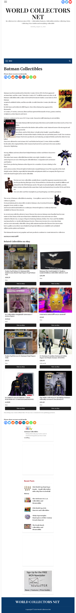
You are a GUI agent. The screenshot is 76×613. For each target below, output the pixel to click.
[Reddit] (13, 77)
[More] (34, 77)
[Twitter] (66, 2)
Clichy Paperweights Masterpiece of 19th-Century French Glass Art (42, 518)
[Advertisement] (38, 44)
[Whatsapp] (31, 77)
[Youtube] (70, 2)
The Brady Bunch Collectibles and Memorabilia (38, 527)
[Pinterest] (20, 77)
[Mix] (27, 77)
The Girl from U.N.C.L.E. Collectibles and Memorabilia (40, 501)
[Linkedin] (16, 77)
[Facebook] (63, 2)
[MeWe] (23, 77)
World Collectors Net (38, 13)
